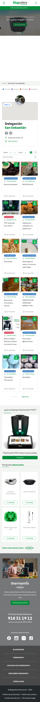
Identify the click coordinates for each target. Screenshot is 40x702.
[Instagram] (23, 638)
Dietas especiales (28, 217)
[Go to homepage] (20, 3)
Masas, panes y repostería (31, 178)
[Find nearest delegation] (4, 3)
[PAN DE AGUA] (29, 169)
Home (4, 83)
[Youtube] (16, 638)
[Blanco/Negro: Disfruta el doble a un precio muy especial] (10, 324)
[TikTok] (31, 638)
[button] (36, 3)
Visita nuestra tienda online (18, 8)
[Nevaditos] (29, 362)
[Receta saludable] (10, 169)
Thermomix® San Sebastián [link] (16, 83)
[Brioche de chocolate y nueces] (10, 285)
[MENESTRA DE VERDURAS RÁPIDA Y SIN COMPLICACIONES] (29, 285)
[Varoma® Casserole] (29, 481)
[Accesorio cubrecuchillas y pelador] (10, 481)
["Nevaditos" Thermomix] (10, 362)
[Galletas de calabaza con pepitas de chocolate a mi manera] (29, 208)
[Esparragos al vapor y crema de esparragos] (29, 247)
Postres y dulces (10, 255)
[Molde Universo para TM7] (10, 516)
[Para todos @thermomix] (29, 324)
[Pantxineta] (10, 247)
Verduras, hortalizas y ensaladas (15, 178)
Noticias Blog (9, 217)
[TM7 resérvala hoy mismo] (10, 208)
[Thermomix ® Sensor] (29, 516)
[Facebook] (9, 638)
